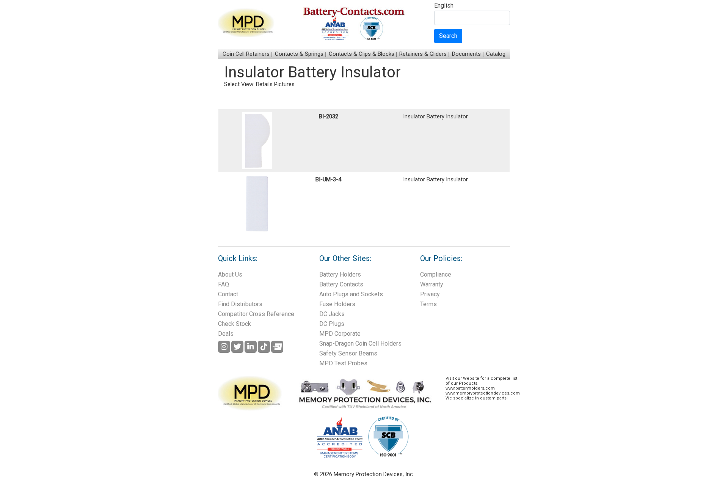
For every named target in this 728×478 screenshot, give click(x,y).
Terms (428, 304)
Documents (466, 53)
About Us (230, 274)
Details (264, 84)
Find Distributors (240, 304)
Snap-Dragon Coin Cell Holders (360, 343)
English (443, 6)
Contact (228, 294)
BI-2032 (328, 116)
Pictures (284, 84)
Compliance (435, 274)
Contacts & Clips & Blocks (361, 53)
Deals (226, 333)
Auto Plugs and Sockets (351, 294)
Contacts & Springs (299, 53)
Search (448, 35)
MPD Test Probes (343, 363)
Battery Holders (340, 274)
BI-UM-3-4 (328, 179)
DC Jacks (332, 314)
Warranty (431, 284)
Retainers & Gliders (423, 53)
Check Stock (234, 323)
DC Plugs (331, 323)
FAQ (223, 284)
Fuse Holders (337, 304)
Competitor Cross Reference (256, 314)
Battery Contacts (341, 284)
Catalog (495, 53)
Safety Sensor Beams (348, 353)
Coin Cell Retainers (246, 53)
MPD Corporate (340, 333)
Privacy (430, 294)
